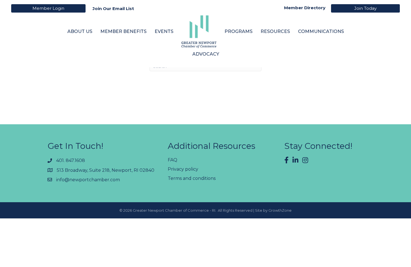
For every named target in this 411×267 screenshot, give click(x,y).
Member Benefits (123, 31)
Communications (321, 31)
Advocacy (205, 54)
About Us (79, 31)
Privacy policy (183, 169)
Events (164, 31)
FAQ (172, 160)
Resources (275, 31)
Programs (238, 31)
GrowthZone (280, 210)
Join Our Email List (113, 8)
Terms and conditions (192, 178)
